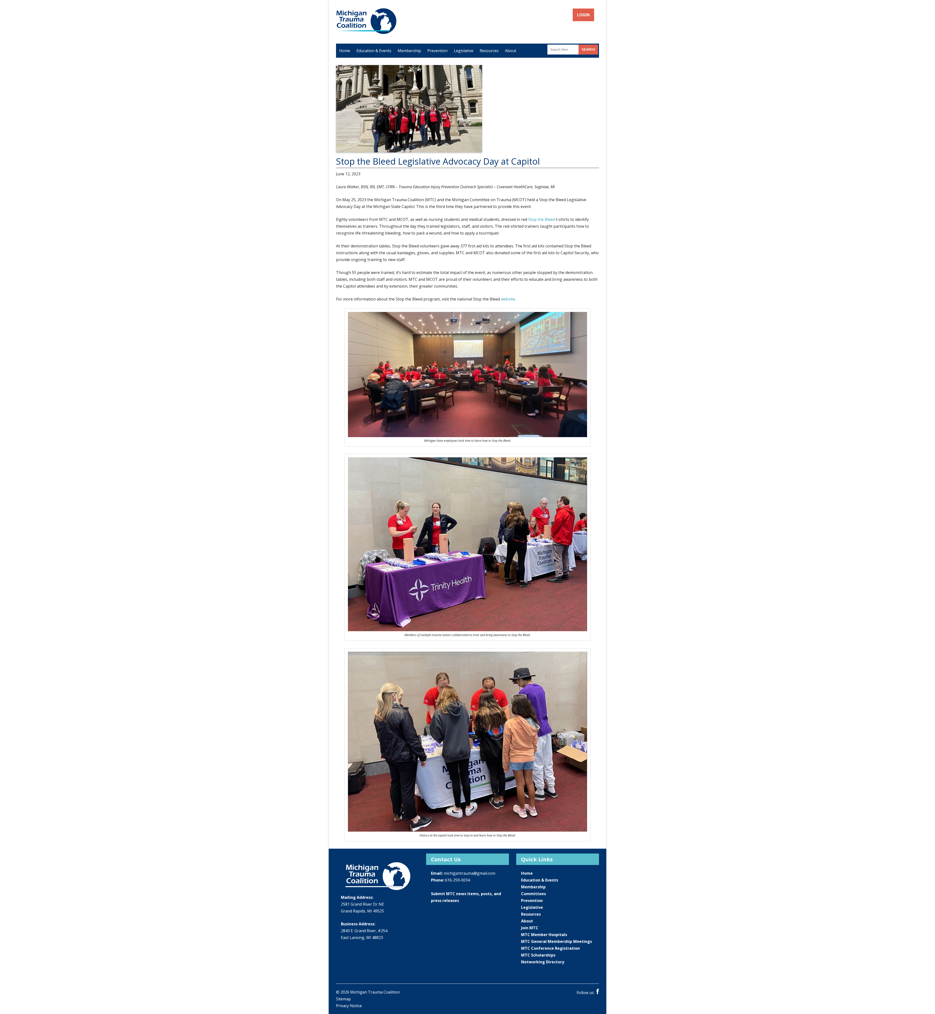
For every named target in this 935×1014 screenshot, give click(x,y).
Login (584, 15)
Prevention (437, 50)
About (510, 50)
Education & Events (373, 50)
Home (344, 50)
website (508, 299)
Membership (409, 50)
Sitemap (343, 999)
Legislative (463, 50)
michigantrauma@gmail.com (469, 873)
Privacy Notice (349, 1005)
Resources (489, 50)
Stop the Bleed (541, 219)
